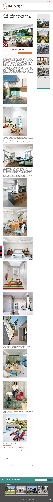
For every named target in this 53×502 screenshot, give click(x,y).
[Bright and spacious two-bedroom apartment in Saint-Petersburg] (21, 490)
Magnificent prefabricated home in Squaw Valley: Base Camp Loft (42, 55)
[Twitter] (43, 1)
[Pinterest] (44, 1)
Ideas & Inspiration (35, 10)
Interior (26, 10)
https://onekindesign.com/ (21, 447)
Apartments (19, 10)
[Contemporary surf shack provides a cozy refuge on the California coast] (43, 490)
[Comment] (21, 450)
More (42, 10)
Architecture (11, 10)
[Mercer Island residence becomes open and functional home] (32, 490)
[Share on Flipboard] (1, 253)
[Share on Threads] (1, 255)
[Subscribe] (49, 1)
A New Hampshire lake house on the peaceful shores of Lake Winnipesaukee (43, 77)
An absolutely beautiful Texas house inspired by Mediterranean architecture (43, 45)
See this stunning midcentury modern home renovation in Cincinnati (42, 30)
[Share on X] (1, 251)
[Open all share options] (1, 257)
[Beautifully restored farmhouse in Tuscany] (10, 490)
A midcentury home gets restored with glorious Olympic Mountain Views (43, 66)
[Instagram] (47, 1)
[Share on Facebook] (19, 450)
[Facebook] (46, 1)
